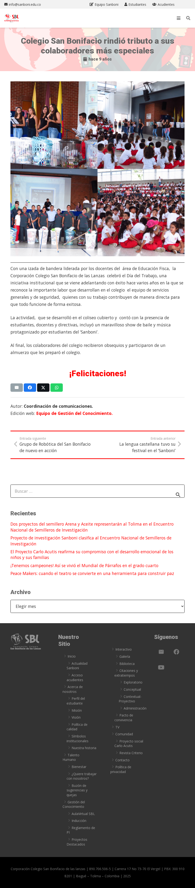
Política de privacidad (120, 769)
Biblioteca (127, 663)
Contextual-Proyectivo (130, 699)
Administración (135, 708)
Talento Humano (71, 757)
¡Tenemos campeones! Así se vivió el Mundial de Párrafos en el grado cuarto (84, 565)
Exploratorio (133, 682)
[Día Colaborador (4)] (141, 212)
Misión (77, 710)
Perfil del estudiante (76, 700)
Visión (76, 717)
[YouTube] (161, 667)
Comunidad (124, 734)
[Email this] (16, 387)
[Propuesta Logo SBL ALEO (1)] (11, 18)
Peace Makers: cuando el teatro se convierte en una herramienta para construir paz (92, 573)
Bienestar (79, 766)
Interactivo (123, 649)
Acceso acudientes (75, 677)
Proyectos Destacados (77, 841)
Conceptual (132, 689)
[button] (178, 18)
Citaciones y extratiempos (126, 673)
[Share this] (30, 387)
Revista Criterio (131, 753)
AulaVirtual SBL (83, 813)
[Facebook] (176, 652)
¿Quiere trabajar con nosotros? (82, 776)
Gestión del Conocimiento (74, 804)
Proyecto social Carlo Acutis (128, 743)
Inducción (79, 820)
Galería (124, 656)
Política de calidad (77, 726)
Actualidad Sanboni (77, 665)
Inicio (72, 656)
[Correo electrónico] (161, 652)
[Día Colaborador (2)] (141, 125)
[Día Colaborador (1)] (54, 125)
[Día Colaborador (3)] (54, 212)
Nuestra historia (84, 748)
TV (117, 727)
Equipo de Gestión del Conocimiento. (74, 413)
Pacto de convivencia (123, 717)
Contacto (122, 760)
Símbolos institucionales (77, 738)
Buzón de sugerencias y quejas (77, 790)
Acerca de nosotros (73, 689)
